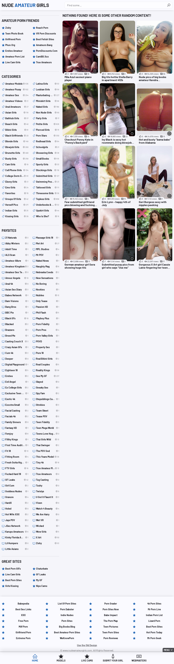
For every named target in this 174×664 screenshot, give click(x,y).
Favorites (16, 193)
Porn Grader (110, 603)
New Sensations (47, 278)
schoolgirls (47, 147)
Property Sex (47, 347)
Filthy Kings (16, 439)
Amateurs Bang (44, 45)
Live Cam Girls (12, 62)
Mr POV (47, 254)
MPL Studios (47, 249)
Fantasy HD (16, 427)
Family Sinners (16, 422)
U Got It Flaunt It (47, 497)
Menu (167, 650)
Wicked (47, 525)
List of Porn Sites (67, 603)
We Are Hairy (47, 514)
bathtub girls (16, 118)
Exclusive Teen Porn (16, 393)
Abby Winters (16, 243)
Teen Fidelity (47, 422)
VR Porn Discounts (46, 33)
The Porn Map (110, 620)
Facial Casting (16, 410)
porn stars (47, 135)
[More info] (95, 71)
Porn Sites (67, 620)
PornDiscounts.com (46, 50)
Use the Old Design (87, 645)
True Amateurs (44, 62)
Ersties (16, 376)
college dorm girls (16, 175)
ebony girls (16, 181)
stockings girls (47, 170)
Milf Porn (23, 626)
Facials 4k (16, 416)
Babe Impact (110, 615)
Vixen (47, 502)
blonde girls (16, 141)
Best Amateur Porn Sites (67, 632)
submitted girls (47, 175)
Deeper (16, 358)
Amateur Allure (16, 260)
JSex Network (16, 525)
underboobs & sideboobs (47, 204)
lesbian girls (47, 89)
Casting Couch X (16, 341)
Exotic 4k (16, 399)
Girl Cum (16, 485)
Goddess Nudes (16, 491)
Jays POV (16, 520)
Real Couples (47, 364)
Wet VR (47, 520)
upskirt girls (47, 210)
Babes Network (16, 295)
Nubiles (47, 295)
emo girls (16, 187)
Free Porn (23, 620)
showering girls (47, 152)
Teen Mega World (47, 427)
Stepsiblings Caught (47, 399)
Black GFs (16, 318)
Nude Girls (25, 5)
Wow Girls (47, 531)
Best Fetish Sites (45, 39)
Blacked (16, 324)
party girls (47, 118)
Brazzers (16, 329)
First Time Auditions (16, 445)
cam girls (16, 164)
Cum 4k (16, 352)
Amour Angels (16, 278)
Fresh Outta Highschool (16, 462)
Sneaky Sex (47, 387)
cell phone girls (16, 170)
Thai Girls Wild (47, 439)
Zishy (8, 27)
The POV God (47, 451)
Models (61, 660)
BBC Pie (16, 312)
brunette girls (16, 152)
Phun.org (10, 45)
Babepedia (23, 603)
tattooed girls (47, 187)
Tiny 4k (47, 462)
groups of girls (16, 199)
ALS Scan (16, 254)
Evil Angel (16, 381)
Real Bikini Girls (47, 358)
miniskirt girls (47, 101)
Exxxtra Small (16, 404)
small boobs (47, 158)
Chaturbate (42, 568)
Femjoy (16, 433)
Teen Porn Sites (110, 632)
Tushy (47, 485)
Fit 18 (16, 451)
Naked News (47, 260)
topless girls (47, 199)
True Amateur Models (47, 468)
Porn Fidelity (47, 324)
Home (35, 660)
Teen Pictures (110, 626)
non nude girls (47, 112)
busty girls (16, 158)
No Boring (47, 283)
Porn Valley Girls (47, 335)
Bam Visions (16, 301)
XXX (23, 615)
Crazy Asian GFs (16, 347)
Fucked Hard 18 (16, 474)
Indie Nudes (67, 615)
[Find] (169, 5)
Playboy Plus (47, 318)
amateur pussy (16, 89)
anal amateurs (16, 106)
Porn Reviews (110, 638)
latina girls (47, 83)
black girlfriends (16, 135)
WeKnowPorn (67, 638)
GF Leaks (16, 479)
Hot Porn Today (154, 632)
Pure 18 (47, 352)
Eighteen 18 (16, 370)
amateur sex (16, 95)
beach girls (16, 124)
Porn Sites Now (111, 609)
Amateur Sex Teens (16, 272)
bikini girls (16, 129)
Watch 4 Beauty (47, 508)
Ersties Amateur (13, 50)
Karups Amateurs (16, 531)
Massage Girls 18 (47, 237)
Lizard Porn (154, 620)
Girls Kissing (12, 585)
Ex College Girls (16, 387)
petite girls (47, 124)
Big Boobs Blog (67, 626)
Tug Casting (47, 479)
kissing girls (16, 216)
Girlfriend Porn (13, 39)
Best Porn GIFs (13, 568)
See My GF (47, 376)
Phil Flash (47, 312)
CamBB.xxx (42, 56)
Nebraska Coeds (47, 272)
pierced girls (47, 129)
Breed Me (16, 335)
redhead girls (47, 141)
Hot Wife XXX (16, 514)
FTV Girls (16, 468)
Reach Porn (42, 27)
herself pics (16, 204)
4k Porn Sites (154, 603)
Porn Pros (47, 329)
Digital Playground (16, 364)
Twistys (47, 491)
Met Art (47, 243)
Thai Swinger (47, 445)
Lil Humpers (16, 543)
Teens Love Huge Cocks (47, 433)
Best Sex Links (23, 609)
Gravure (16, 497)
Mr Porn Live (154, 609)
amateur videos (16, 101)
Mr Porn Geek (154, 638)
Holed (16, 508)
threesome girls (47, 193)
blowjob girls (16, 147)
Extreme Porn (23, 638)
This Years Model (47, 456)
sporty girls (47, 164)
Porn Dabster (67, 609)
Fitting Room (16, 456)
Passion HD (47, 306)
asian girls (16, 112)
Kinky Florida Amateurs (16, 537)
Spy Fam (47, 393)
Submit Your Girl (113, 660)
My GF (39, 580)
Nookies (47, 289)
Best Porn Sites (13, 580)
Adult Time (16, 249)
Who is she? (47, 216)
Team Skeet (47, 410)
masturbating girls (47, 95)
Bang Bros (16, 306)
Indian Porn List (154, 615)
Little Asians (16, 549)
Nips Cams (41, 585)
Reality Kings (47, 370)
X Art (47, 537)
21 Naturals (16, 237)
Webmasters (139, 660)
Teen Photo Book (14, 33)
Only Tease (47, 301)
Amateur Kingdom (16, 266)
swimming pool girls (47, 181)
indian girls (16, 210)
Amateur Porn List (14, 56)
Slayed (47, 381)
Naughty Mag (47, 266)
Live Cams (87, 660)
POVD (47, 341)
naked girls (47, 106)
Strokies (47, 404)
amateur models (16, 83)
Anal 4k (16, 283)
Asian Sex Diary (16, 289)
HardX (16, 502)
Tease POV (47, 416)
